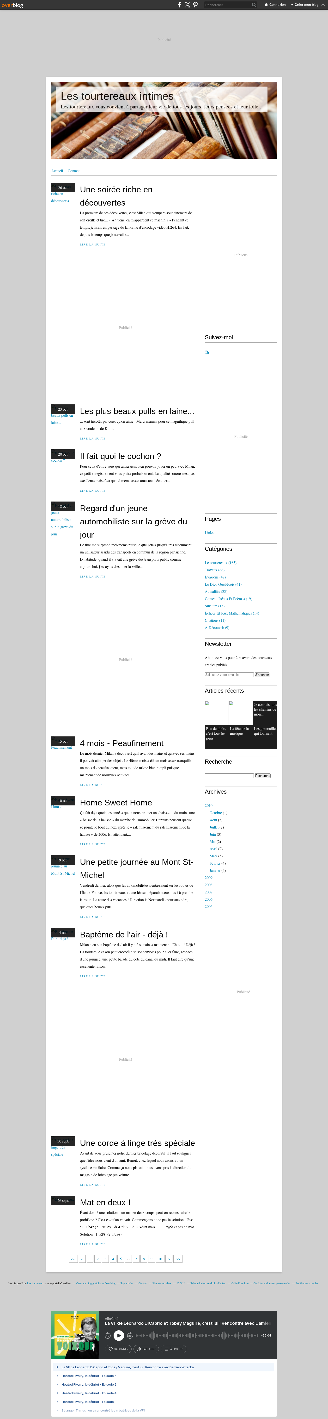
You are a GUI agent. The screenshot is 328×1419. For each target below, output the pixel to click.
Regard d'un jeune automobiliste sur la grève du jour (133, 521)
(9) (217, 627)
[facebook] (179, 4)
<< (73, 1258)
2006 (209, 899)
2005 (209, 906)
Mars (213, 855)
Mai (213, 841)
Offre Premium (240, 1283)
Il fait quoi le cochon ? (120, 456)
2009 (209, 877)
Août (213, 819)
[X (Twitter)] (187, 4)
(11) (215, 620)
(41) (223, 584)
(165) (221, 562)
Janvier (215, 870)
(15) (215, 605)
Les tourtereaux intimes (117, 96)
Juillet (214, 826)
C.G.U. (181, 1283)
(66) (215, 569)
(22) (216, 591)
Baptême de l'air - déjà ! (124, 934)
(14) (232, 612)
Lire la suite (93, 244)
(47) (215, 576)
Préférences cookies (307, 1283)
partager (149, 1349)
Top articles (127, 1283)
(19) (228, 598)
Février (215, 863)
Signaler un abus (162, 1283)
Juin (213, 834)
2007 (209, 891)
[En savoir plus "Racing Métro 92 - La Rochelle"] (217, 713)
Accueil (57, 170)
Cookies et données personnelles (272, 1283)
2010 (209, 805)
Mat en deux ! (105, 1202)
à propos (176, 1349)
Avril (213, 848)
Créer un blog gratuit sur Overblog (95, 1283)
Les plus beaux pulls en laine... (137, 411)
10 (160, 1258)
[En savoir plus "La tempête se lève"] (241, 713)
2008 (209, 884)
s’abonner (121, 1349)
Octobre (216, 812)
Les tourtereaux (36, 1283)
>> (178, 1258)
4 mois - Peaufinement (122, 743)
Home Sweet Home (116, 802)
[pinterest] (195, 4)
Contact (73, 170)
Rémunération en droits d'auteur (208, 1283)
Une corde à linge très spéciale (137, 1143)
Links (209, 532)
